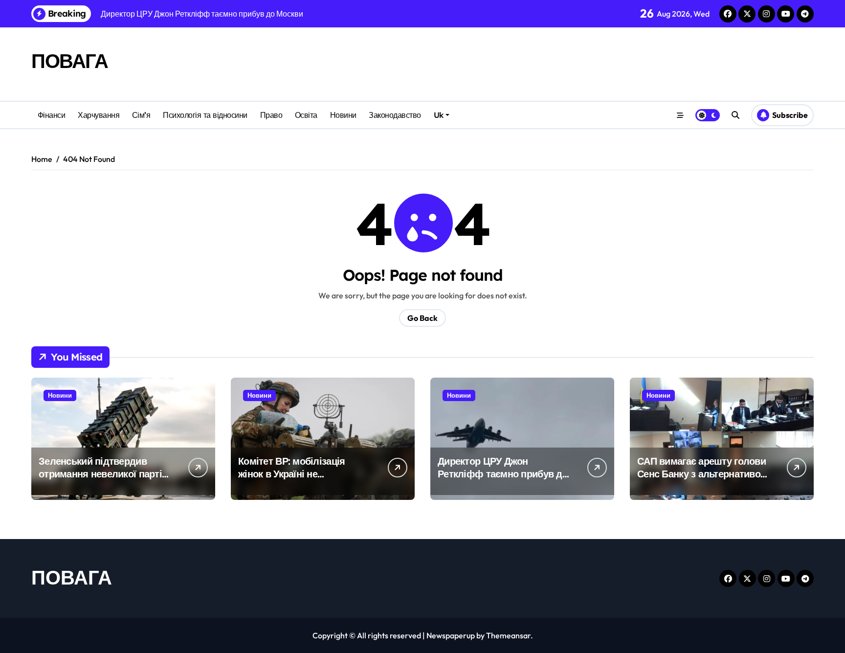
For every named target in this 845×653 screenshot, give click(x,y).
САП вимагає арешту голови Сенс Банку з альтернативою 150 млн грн (702, 474)
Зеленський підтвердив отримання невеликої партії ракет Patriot (101, 474)
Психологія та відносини (205, 115)
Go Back (422, 318)
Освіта (306, 115)
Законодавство (395, 115)
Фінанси (52, 115)
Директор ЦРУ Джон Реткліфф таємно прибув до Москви (503, 474)
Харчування (98, 115)
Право (271, 115)
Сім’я (141, 115)
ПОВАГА (69, 60)
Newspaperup (450, 635)
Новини (343, 115)
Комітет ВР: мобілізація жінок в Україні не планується (291, 474)
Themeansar (508, 635)
